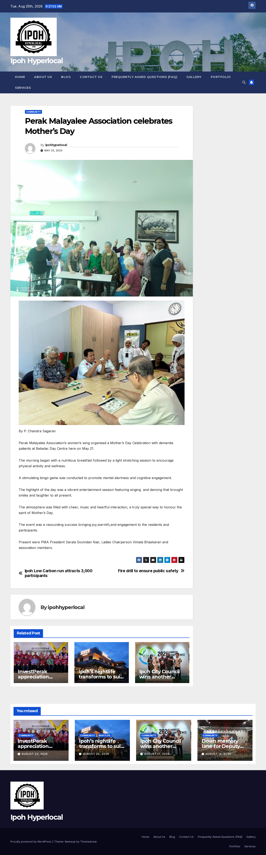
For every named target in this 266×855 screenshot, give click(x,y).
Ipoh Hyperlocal (36, 60)
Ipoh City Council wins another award (159, 676)
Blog (66, 77)
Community (33, 112)
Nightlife (104, 735)
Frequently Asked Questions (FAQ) (144, 77)
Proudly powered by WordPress (31, 841)
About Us (43, 77)
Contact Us (91, 77)
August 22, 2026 (35, 753)
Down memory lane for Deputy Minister (221, 746)
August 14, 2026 (218, 753)
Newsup (70, 841)
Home (20, 77)
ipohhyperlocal (56, 145)
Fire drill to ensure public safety (148, 570)
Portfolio (221, 77)
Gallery (194, 77)
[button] (244, 82)
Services (23, 88)
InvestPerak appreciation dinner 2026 (33, 676)
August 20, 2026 (96, 753)
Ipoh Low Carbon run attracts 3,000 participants (58, 573)
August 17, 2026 (157, 753)
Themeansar (88, 841)
